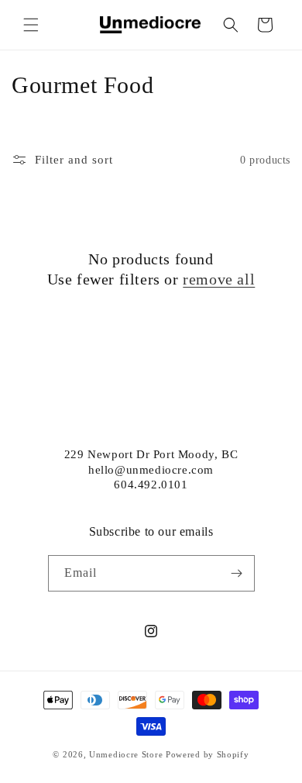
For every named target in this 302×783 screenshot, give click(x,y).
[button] (31, 25)
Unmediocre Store (126, 754)
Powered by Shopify (207, 754)
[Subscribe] (237, 573)
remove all (219, 279)
